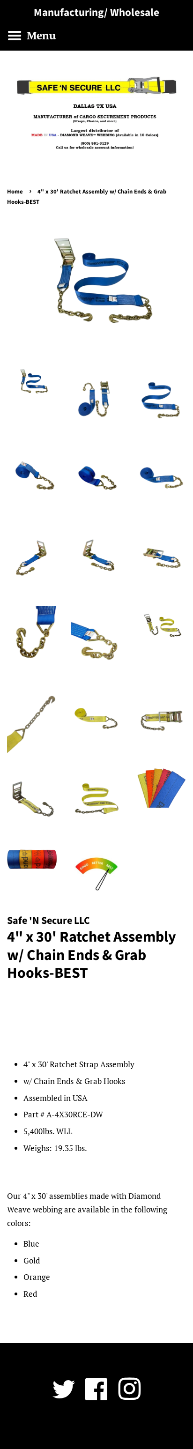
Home (15, 191)
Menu (40, 35)
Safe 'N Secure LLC (93, 1428)
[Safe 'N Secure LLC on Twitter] (63, 1395)
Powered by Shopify (151, 1428)
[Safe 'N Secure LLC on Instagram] (129, 1395)
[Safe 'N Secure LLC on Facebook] (96, 1395)
